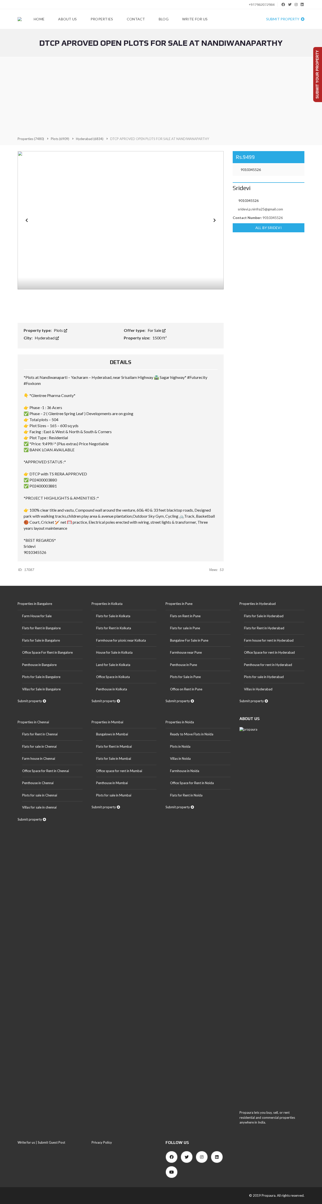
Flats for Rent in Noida (186, 795)
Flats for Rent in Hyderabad (264, 628)
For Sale (155, 330)
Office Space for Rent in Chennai (45, 771)
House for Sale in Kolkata (114, 652)
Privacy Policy (102, 1142)
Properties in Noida (180, 722)
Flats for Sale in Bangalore (41, 640)
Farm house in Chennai (38, 758)
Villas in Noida (180, 758)
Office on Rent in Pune (186, 689)
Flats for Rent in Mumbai (114, 746)
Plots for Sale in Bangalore (41, 677)
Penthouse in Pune (183, 665)
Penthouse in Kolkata (111, 689)
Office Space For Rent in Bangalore (47, 652)
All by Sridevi (268, 228)
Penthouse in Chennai (38, 783)
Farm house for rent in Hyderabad (269, 640)
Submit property (283, 19)
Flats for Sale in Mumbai (113, 758)
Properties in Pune (179, 604)
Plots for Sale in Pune (185, 677)
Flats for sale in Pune (185, 628)
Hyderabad (45, 337)
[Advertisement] (161, 96)
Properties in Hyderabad (257, 604)
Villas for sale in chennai (39, 807)
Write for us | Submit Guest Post (41, 1142)
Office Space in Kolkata (113, 677)
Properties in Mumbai (107, 722)
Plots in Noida (180, 746)
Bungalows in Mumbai (112, 734)
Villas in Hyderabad (258, 689)
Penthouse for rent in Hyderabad (268, 665)
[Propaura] (20, 19)
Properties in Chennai (33, 722)
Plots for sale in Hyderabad (264, 677)
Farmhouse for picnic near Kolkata (121, 640)
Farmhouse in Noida (184, 771)
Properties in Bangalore (35, 604)
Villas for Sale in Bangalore (41, 689)
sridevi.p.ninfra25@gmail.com (260, 209)
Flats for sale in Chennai (39, 746)
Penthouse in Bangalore (39, 665)
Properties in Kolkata (107, 604)
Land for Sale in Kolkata (113, 665)
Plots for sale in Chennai (39, 795)
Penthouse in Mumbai (112, 783)
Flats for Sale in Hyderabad (264, 616)
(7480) (31, 139)
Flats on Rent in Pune (185, 616)
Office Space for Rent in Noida (192, 783)
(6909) (60, 139)
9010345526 (250, 169)
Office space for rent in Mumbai (119, 771)
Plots (59, 330)
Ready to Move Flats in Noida (191, 734)
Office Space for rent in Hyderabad (269, 652)
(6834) (89, 139)
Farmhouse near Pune (186, 652)
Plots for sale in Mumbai (113, 795)
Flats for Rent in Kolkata (113, 628)
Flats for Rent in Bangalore (41, 628)
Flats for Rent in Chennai (40, 734)
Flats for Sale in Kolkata (113, 616)
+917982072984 (261, 5)
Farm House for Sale (37, 616)
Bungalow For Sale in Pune (189, 640)
